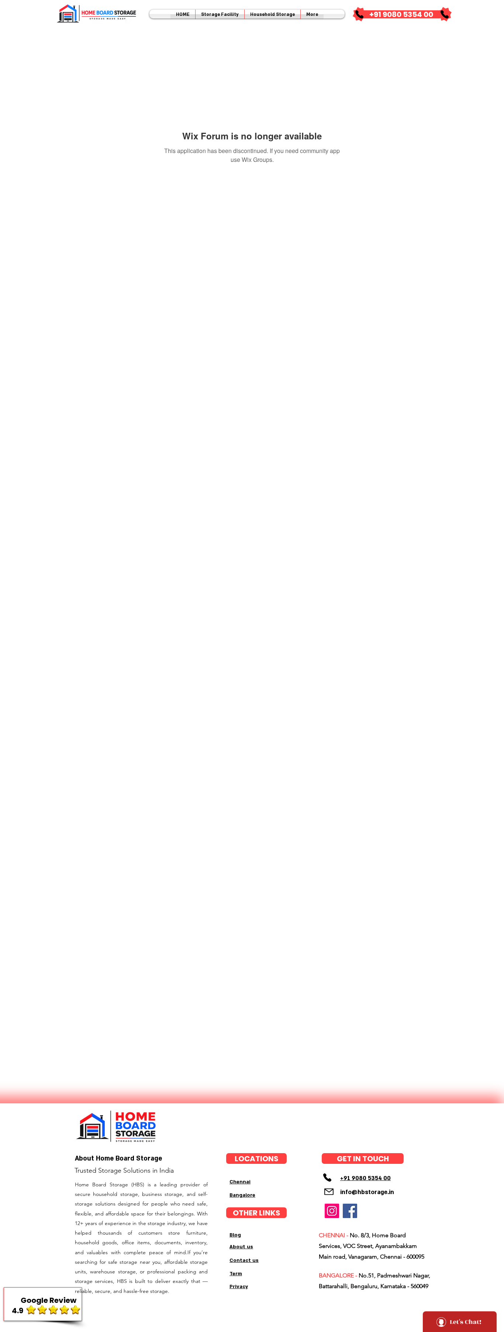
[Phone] (359, 14)
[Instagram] (332, 1211)
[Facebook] (350, 1211)
